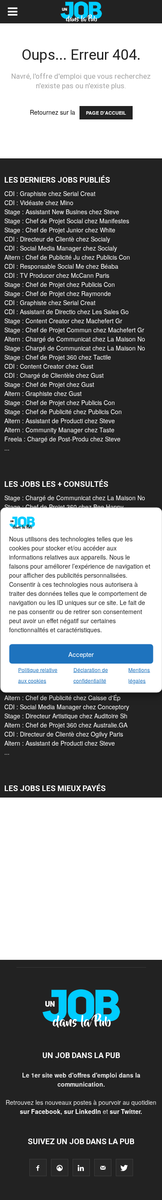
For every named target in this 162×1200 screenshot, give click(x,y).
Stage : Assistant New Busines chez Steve (61, 211)
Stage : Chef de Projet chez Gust (49, 384)
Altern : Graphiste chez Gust (43, 393)
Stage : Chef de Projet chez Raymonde (57, 293)
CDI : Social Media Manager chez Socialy (60, 248)
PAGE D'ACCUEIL (106, 112)
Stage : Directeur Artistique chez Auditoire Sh (65, 715)
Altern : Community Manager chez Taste (59, 429)
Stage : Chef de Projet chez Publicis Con (59, 284)
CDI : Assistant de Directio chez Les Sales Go (66, 311)
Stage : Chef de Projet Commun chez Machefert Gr (74, 329)
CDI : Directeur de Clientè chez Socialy (57, 239)
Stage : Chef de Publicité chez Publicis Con (63, 411)
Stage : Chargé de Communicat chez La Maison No (74, 348)
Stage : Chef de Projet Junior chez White (59, 229)
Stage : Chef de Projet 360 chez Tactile (57, 357)
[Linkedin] (81, 1167)
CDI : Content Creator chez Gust (48, 366)
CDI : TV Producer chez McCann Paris (56, 275)
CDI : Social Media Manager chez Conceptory (66, 706)
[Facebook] (38, 1167)
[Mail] (102, 1167)
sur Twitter (125, 1111)
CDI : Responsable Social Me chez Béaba (61, 266)
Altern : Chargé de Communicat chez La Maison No (74, 339)
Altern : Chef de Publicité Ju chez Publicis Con (67, 257)
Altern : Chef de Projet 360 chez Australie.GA (65, 725)
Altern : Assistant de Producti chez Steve (59, 420)
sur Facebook (40, 1111)
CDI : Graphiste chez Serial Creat (49, 193)
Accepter (81, 653)
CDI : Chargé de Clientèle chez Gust (54, 375)
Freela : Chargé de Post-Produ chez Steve (62, 438)
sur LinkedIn (82, 1111)
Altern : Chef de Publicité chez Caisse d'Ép (62, 697)
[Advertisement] (81, 879)
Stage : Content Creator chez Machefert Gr (63, 320)
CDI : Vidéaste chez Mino (38, 202)
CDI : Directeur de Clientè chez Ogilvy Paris (63, 734)
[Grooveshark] (59, 1167)
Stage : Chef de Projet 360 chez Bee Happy (64, 506)
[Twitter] (124, 1167)
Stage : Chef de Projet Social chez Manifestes (66, 220)
